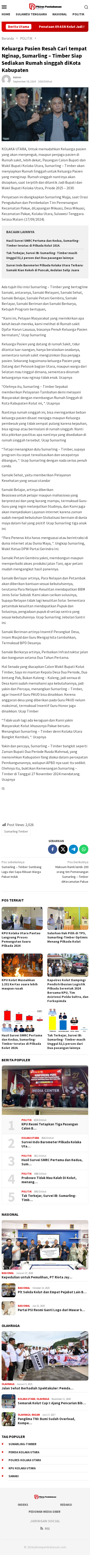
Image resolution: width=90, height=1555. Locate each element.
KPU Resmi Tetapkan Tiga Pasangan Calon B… (49, 1126)
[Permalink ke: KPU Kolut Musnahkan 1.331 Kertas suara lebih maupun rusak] (22, 965)
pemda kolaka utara (24, 1452)
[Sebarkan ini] (52, 849)
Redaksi (66, 1505)
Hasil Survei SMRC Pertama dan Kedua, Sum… (52, 1162)
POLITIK (26, 1120)
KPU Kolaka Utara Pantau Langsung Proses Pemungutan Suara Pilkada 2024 (21, 939)
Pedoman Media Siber (44, 1512)
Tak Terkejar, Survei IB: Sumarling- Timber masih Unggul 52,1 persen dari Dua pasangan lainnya (66, 1041)
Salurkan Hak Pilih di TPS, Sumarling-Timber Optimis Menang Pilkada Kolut (67, 937)
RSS (47, 1529)
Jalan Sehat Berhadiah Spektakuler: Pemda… (37, 1388)
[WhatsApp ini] (83, 849)
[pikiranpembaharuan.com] (45, 6)
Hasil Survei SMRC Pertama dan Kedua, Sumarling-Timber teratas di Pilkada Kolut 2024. (22, 1041)
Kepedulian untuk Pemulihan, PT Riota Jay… (37, 1277)
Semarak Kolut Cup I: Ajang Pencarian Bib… (52, 1403)
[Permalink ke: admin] (6, 79)
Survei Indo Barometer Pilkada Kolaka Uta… (51, 1144)
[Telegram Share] (73, 849)
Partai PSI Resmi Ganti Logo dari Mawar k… (51, 1310)
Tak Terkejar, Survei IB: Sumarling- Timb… (48, 1198)
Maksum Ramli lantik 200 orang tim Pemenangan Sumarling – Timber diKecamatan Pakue (71, 872)
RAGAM (36, 1414)
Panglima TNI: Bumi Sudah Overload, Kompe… (46, 1421)
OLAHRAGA (8, 1384)
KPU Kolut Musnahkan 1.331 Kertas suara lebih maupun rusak (20, 984)
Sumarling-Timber (16, 831)
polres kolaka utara (25, 1460)
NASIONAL (8, 1273)
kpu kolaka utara (22, 1468)
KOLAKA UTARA (30, 1138)
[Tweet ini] (63, 849)
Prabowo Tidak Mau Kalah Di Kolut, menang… (49, 1180)
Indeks (23, 1505)
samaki (14, 1476)
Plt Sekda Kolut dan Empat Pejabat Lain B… (52, 1292)
